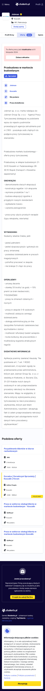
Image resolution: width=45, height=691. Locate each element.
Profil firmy (9, 35)
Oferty (25, 35)
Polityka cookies (10, 675)
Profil (38, 4)
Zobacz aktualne (22, 57)
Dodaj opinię (19, 27)
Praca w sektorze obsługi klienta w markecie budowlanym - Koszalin (20, 505)
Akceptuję (22, 683)
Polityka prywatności (26, 675)
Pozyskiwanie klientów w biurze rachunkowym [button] (19, 449)
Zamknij (7, 678)
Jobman (13, 85)
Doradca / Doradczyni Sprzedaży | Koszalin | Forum (20, 477)
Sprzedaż (12, 76)
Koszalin (13, 91)
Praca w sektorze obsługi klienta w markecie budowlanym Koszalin (20, 532)
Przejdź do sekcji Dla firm (22, 597)
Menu (7, 4)
